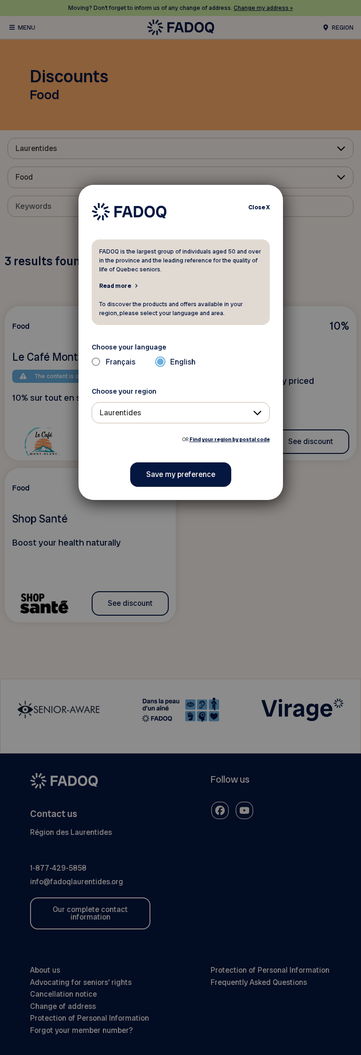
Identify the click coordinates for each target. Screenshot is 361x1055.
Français (120, 362)
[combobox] (181, 412)
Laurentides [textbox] (120, 413)
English (183, 362)
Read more (115, 285)
